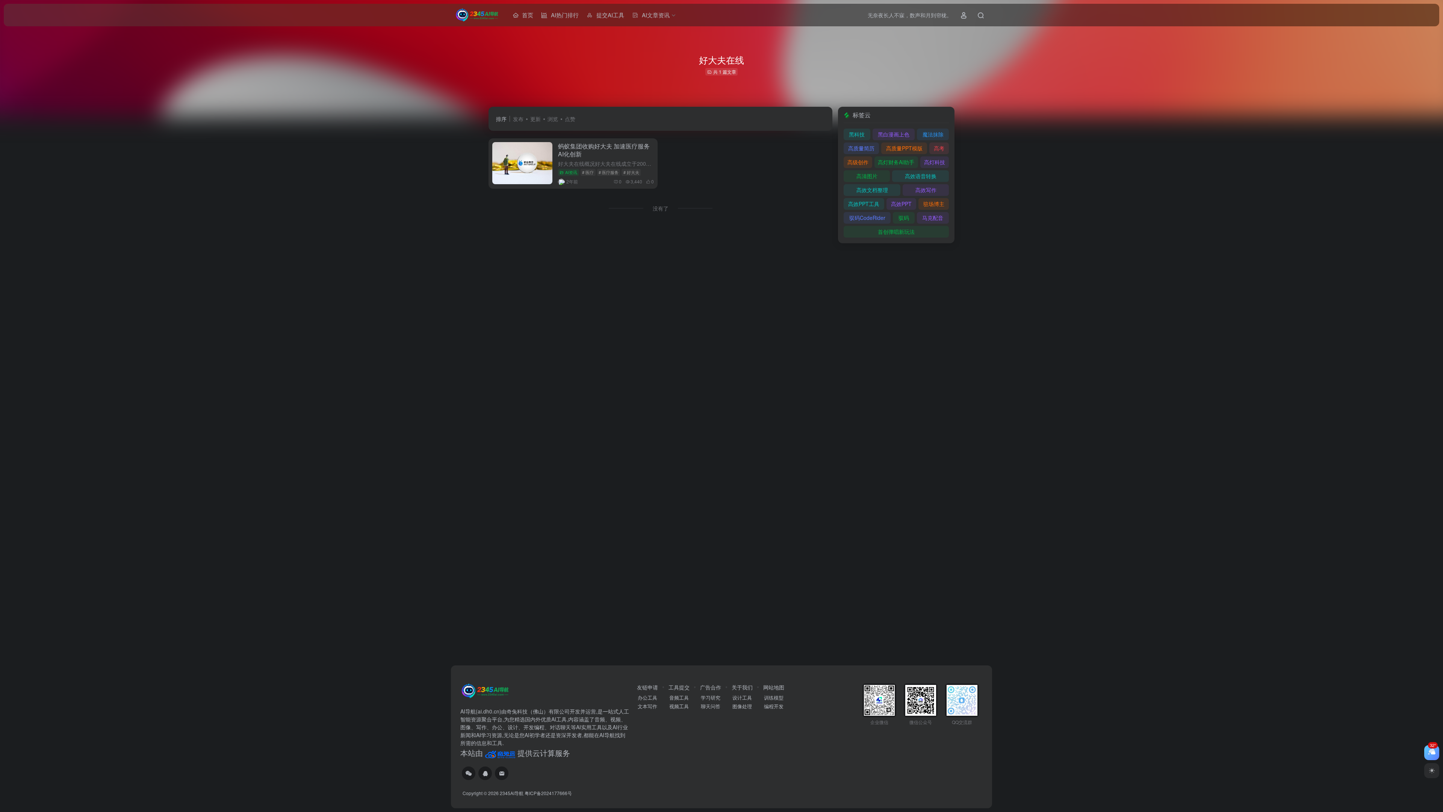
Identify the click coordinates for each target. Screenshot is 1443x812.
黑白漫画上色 (893, 134)
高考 (939, 148)
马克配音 (932, 217)
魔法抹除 (933, 134)
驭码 (903, 217)
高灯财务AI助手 (896, 162)
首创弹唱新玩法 (896, 231)
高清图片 (866, 176)
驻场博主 (933, 204)
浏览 (553, 119)
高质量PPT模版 (904, 148)
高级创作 (857, 162)
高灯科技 (934, 162)
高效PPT (901, 204)
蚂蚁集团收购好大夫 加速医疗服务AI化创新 (604, 150)
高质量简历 (861, 148)
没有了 (661, 208)
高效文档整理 (872, 190)
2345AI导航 (511, 793)
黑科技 (857, 134)
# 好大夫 (631, 172)
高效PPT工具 (863, 204)
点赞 (570, 119)
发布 (518, 119)
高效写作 (925, 190)
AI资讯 (571, 172)
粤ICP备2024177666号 (548, 793)
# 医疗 (588, 172)
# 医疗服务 (609, 172)
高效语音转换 (920, 176)
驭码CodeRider (867, 217)
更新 (535, 119)
